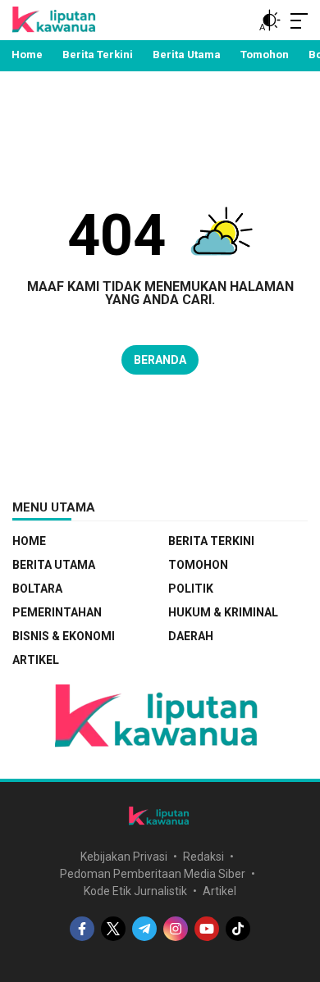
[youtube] (206, 928)
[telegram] (144, 928)
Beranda (160, 359)
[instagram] (175, 928)
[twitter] (113, 928)
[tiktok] (238, 928)
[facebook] (82, 928)
